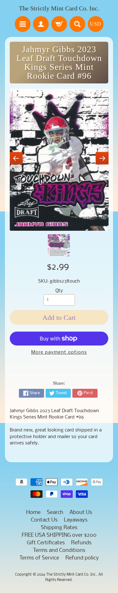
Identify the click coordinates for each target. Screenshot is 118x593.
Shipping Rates (59, 528)
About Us (81, 513)
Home (33, 513)
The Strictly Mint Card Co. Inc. (59, 8)
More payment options (59, 352)
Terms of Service (39, 558)
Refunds (81, 543)
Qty (59, 291)
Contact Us (44, 520)
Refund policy (82, 558)
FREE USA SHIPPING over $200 (59, 535)
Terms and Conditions (59, 550)
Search (55, 513)
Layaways (75, 520)
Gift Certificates (46, 543)
